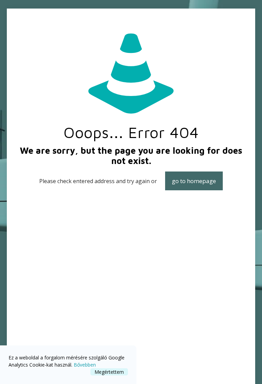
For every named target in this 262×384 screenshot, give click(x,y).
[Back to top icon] (229, 370)
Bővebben (85, 364)
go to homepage (194, 181)
